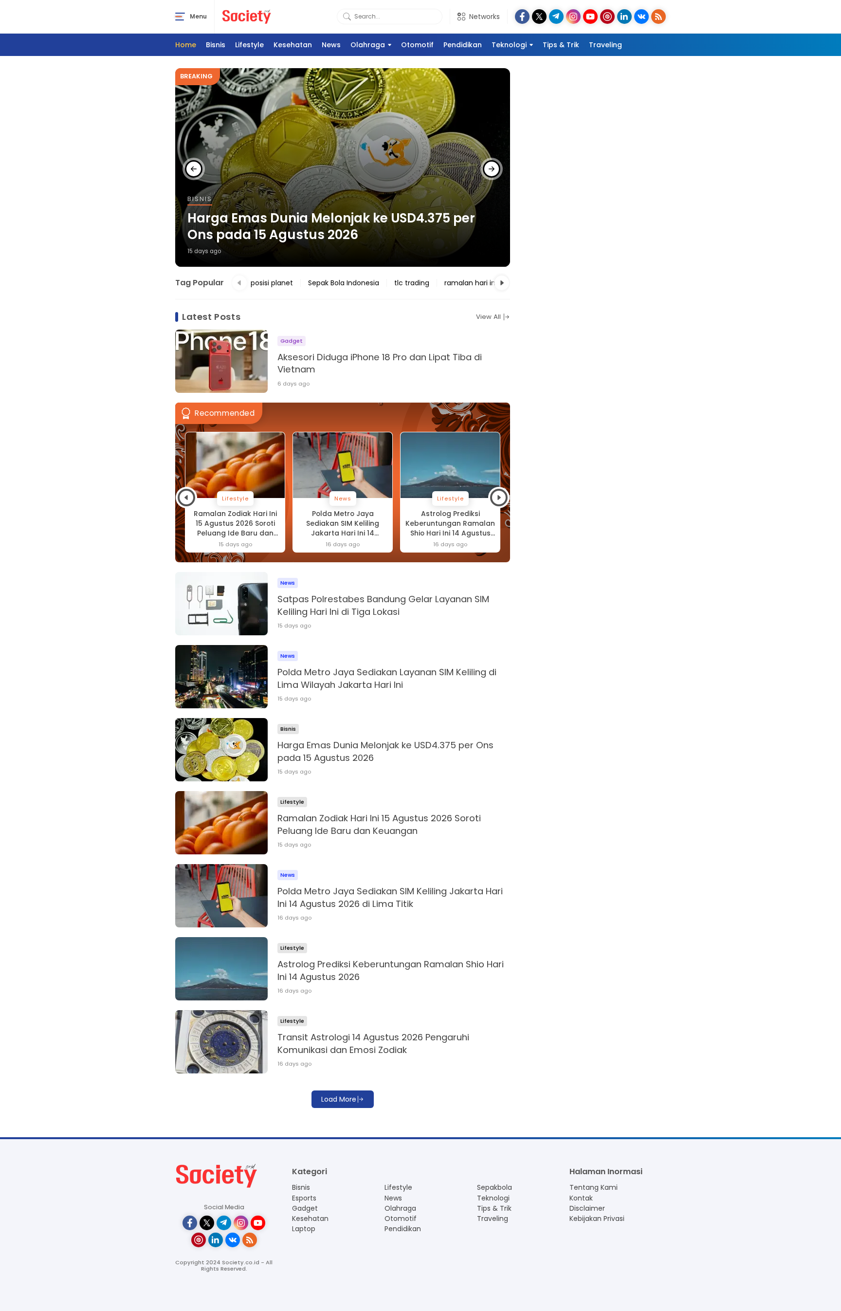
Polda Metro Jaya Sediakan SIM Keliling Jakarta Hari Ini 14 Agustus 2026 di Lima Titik (342, 523)
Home (185, 45)
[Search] (347, 16)
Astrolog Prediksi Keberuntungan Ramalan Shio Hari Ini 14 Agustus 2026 (450, 523)
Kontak (581, 1198)
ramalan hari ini (470, 283)
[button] (193, 169)
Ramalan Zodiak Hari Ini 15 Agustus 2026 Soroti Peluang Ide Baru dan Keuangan (235, 523)
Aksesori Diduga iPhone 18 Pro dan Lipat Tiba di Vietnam (379, 363)
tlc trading (411, 283)
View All (488, 317)
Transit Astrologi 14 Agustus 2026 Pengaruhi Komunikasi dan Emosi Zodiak (373, 1043)
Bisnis (215, 45)
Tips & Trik (561, 45)
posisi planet (272, 283)
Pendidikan (462, 45)
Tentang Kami (593, 1187)
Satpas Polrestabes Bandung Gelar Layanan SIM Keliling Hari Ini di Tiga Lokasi (383, 605)
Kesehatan (293, 45)
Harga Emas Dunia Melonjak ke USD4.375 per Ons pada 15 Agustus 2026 (331, 226)
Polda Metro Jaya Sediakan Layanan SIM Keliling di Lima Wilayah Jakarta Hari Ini (386, 678)
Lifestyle (249, 45)
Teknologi (509, 45)
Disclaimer (587, 1208)
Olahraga (367, 45)
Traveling (605, 45)
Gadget (305, 1208)
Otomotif (417, 45)
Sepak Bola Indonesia (343, 283)
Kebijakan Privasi (596, 1218)
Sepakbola (494, 1187)
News (331, 45)
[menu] (180, 16)
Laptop (303, 1229)
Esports (304, 1198)
